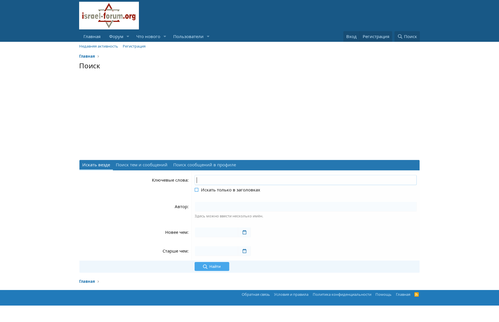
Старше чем (175, 251)
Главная (91, 36)
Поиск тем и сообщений (141, 164)
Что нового (148, 36)
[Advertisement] (249, 116)
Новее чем (176, 232)
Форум (116, 36)
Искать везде (96, 164)
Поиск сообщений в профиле (204, 164)
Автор (181, 206)
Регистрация (134, 46)
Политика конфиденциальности (342, 294)
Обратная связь (256, 294)
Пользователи (188, 36)
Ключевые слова (169, 180)
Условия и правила (291, 294)
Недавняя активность (98, 46)
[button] (128, 36)
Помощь (383, 294)
